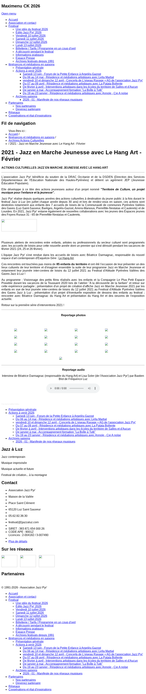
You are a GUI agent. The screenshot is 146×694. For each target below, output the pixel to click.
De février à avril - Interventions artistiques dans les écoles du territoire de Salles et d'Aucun (73, 428)
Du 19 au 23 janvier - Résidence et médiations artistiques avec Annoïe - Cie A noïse (68, 435)
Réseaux (14, 686)
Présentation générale (22, 409)
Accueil (13, 134)
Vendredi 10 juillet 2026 (31, 609)
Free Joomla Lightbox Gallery (10, 404)
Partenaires (16, 676)
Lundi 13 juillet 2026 (28, 619)
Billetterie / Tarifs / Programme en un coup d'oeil (46, 622)
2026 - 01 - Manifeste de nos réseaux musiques (45, 441)
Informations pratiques (30, 628)
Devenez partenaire (28, 683)
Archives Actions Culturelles (26, 140)
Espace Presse (25, 631)
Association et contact (22, 596)
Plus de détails (18, 541)
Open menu (8, 13)
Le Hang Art (66, 258)
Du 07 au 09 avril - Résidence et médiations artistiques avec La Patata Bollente (65, 425)
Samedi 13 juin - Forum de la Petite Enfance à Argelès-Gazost (55, 415)
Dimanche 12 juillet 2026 (31, 615)
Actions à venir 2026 (21, 412)
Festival (14, 599)
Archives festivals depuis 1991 (35, 635)
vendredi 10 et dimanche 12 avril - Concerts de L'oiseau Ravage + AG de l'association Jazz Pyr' (76, 422)
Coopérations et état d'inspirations (30, 689)
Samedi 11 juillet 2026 (30, 612)
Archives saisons (19, 438)
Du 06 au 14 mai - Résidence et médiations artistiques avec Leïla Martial (61, 419)
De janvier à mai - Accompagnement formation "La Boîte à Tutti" (56, 431)
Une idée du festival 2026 (32, 603)
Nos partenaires (26, 679)
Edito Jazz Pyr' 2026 (28, 606)
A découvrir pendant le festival (35, 625)
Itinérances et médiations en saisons (31, 137)
